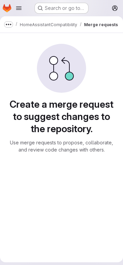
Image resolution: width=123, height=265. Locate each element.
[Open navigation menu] (18, 8)
